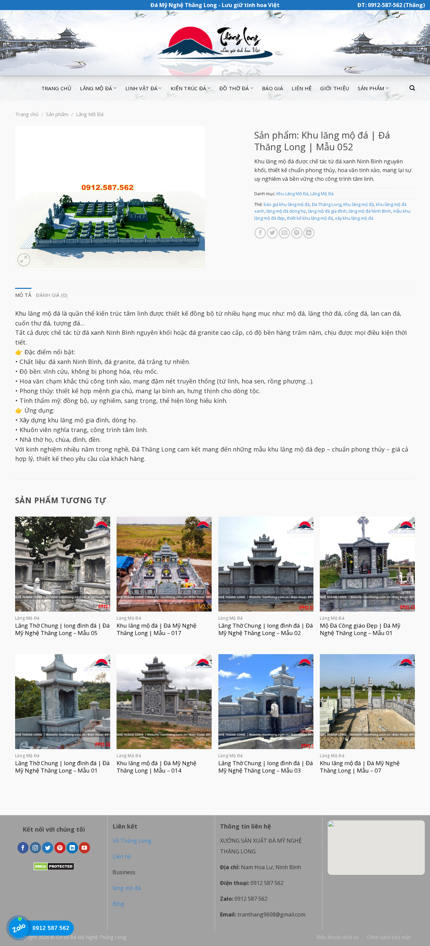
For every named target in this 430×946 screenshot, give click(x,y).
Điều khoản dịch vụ (338, 937)
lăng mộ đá (127, 888)
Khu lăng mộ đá (358, 204)
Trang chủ (56, 88)
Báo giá (272, 88)
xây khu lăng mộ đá (354, 218)
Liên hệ (301, 88)
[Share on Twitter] (272, 233)
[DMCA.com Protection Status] (54, 866)
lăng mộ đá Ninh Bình (370, 211)
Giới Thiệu (334, 88)
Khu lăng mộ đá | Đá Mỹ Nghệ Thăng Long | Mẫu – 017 (157, 629)
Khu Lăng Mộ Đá (292, 194)
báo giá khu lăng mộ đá (287, 204)
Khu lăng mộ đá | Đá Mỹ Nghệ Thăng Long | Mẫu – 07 (360, 766)
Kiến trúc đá (188, 88)
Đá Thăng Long (326, 204)
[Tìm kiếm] (412, 88)
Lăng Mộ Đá (89, 114)
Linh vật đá (141, 88)
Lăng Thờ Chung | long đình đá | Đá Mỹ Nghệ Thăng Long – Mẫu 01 (62, 766)
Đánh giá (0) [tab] (51, 295)
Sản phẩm (371, 88)
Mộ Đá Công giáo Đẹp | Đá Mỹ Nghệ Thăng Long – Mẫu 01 (360, 629)
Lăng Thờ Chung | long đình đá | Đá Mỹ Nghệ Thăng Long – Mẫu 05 (62, 629)
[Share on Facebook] (260, 233)
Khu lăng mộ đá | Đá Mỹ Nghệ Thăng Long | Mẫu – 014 (157, 766)
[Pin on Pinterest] (296, 233)
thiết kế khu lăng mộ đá (310, 218)
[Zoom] (24, 259)
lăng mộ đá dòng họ (286, 211)
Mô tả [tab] (23, 295)
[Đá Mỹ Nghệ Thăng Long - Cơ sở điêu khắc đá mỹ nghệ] (215, 43)
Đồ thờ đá (234, 88)
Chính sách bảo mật (389, 937)
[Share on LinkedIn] (308, 233)
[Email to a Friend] (284, 233)
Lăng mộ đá (96, 88)
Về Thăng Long (132, 840)
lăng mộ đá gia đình (327, 211)
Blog (118, 903)
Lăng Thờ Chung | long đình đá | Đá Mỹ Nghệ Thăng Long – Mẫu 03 (265, 766)
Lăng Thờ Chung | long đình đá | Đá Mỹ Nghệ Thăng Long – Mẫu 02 (265, 629)
